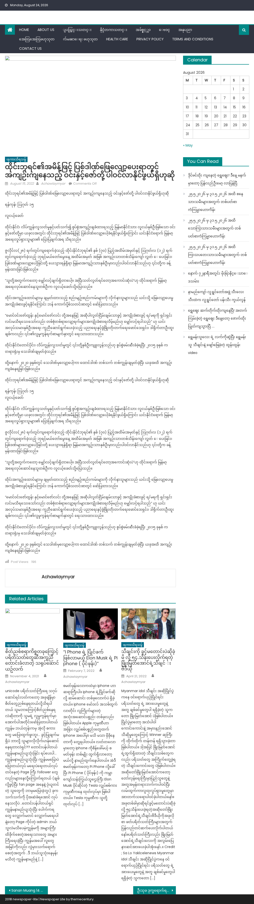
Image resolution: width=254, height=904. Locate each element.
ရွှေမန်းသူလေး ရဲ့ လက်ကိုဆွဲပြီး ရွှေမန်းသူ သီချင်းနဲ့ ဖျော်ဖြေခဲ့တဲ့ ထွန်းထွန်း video (217, 344)
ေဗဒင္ (164, 29)
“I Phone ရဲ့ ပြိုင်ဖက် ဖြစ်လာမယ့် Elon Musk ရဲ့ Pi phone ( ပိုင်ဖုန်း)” (90, 657)
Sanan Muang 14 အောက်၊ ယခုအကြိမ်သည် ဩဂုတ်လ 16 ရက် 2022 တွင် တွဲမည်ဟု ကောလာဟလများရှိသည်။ (29, 890)
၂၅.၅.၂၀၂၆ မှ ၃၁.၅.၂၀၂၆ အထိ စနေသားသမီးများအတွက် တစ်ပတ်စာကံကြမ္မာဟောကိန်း (215, 201)
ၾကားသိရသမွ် (16, 159)
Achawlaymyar (53, 183)
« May (188, 145)
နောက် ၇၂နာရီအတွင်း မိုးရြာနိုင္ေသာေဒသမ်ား (218, 277)
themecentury (82, 899)
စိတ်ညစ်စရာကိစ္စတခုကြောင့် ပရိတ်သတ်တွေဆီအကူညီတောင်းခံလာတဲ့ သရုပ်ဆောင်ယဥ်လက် (32, 660)
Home (24, 29)
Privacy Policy (150, 39)
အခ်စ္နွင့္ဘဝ (143, 29)
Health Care (117, 39)
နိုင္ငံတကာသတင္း (113, 29)
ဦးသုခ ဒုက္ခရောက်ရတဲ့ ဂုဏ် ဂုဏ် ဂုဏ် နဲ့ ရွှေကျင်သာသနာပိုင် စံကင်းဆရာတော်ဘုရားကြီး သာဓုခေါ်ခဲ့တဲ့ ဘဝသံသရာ (156, 890)
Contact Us (30, 48)
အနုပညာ (185, 29)
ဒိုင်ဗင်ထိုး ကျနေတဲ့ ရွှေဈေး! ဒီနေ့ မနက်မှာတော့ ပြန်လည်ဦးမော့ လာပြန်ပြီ (217, 179)
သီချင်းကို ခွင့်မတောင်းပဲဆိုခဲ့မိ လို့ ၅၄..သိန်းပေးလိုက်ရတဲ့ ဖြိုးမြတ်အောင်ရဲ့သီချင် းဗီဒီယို (148, 660)
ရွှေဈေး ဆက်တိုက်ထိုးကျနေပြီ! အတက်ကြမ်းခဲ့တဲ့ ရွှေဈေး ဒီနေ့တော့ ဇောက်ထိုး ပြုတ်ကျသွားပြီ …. (217, 318)
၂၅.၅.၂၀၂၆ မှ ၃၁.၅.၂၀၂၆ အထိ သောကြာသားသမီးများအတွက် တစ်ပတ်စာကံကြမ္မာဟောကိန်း (214, 228)
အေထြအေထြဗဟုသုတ (37, 39)
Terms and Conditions (192, 39)
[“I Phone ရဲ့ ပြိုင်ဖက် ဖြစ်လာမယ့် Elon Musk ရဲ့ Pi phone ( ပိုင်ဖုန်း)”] (90, 624)
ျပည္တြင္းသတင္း (77, 29)
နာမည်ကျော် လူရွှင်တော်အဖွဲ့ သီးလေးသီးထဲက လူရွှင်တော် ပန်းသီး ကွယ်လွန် (217, 295)
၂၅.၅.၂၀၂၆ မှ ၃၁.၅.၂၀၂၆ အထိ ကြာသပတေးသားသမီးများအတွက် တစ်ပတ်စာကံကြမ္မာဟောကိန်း (217, 254)
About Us (45, 29)
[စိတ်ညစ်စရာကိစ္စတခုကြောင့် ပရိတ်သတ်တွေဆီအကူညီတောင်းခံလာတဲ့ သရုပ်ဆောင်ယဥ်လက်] (32, 623)
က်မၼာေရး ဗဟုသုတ (80, 39)
